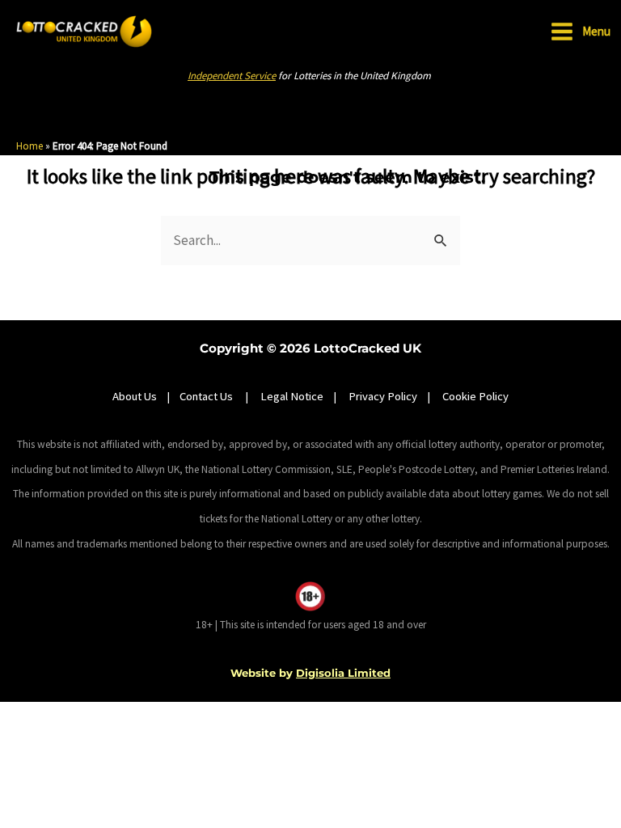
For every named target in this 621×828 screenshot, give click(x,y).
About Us (134, 396)
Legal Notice (291, 396)
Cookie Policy (475, 396)
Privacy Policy (383, 396)
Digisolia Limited (343, 672)
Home (29, 146)
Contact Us (207, 396)
